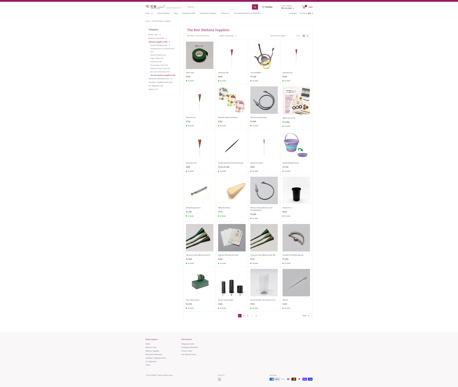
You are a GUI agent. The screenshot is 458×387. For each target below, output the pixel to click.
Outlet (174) (153, 89)
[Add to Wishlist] (213, 41)
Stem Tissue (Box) (192, 300)
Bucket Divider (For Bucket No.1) (263, 300)
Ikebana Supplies (152, 351)
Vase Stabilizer (255, 72)
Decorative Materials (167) (160, 72)
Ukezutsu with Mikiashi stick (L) (198, 255)
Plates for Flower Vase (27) (160, 68)
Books (148, 344)
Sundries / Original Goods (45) (160, 82)
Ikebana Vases (151, 347)
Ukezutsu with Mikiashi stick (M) (262, 255)
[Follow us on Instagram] (219, 379)
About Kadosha (163, 13)
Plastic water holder (226, 300)
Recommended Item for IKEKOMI (247, 13)
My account (286, 8)
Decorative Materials (154, 354)
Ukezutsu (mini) (256, 163)
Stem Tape (190, 72)
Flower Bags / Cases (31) (159, 65)
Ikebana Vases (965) (157, 38)
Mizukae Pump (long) (258, 117)
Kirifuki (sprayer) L (193, 208)
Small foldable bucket (291, 163)
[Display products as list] (308, 36)
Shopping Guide (188, 13)
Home (148, 21)
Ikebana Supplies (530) (158, 42)
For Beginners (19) (156, 86)
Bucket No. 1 (287, 208)
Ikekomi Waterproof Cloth (228, 255)
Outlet (148, 365)
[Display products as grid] (304, 36)
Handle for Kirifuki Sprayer (293, 255)
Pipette (285, 300)
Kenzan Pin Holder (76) (159, 45)
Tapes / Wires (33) (157, 58)
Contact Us (225, 13)
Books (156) (153, 34)
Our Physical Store (188, 354)
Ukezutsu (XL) (191, 163)
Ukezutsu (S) (287, 72)
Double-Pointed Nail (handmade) (230, 163)
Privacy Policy (186, 351)
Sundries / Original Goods (156, 358)
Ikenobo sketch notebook (227, 117)
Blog (176, 13)
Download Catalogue (208, 13)
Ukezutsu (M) (223, 72)
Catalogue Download (189, 347)
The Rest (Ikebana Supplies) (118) (162, 75)
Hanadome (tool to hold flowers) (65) (162, 50)
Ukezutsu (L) (191, 117)
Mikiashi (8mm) (224, 208)
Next (304, 316)
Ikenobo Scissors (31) (158, 55)
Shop (148, 13)
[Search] (255, 7)
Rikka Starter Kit (289, 118)
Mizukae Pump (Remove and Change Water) (261, 209)
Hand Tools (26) (156, 62)
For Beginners (151, 361)
